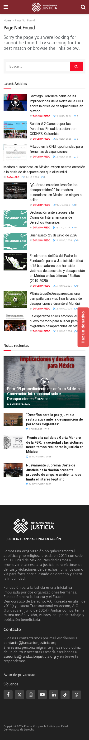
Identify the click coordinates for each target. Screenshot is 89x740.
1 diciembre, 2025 (19, 403)
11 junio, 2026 (63, 331)
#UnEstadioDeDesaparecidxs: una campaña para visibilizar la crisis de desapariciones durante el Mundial (56, 298)
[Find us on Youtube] (42, 694)
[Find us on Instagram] (30, 694)
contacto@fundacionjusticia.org (30, 643)
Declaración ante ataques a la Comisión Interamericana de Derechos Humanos (52, 217)
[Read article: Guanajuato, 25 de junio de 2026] (15, 241)
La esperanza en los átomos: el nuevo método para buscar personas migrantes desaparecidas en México (57, 321)
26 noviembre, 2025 (40, 484)
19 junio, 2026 (63, 285)
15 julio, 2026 (63, 156)
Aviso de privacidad (19, 675)
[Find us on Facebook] (8, 694)
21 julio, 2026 (63, 116)
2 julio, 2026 (62, 227)
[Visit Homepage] (44, 7)
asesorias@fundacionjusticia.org (30, 656)
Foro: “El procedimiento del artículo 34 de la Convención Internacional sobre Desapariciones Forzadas (43, 394)
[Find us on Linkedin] (53, 694)
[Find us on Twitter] (19, 694)
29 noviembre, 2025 (40, 456)
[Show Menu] (6, 7)
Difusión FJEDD (41, 116)
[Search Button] (83, 7)
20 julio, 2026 (63, 138)
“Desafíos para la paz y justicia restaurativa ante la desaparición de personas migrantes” (54, 419)
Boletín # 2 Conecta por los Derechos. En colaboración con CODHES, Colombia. (53, 129)
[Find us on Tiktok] (65, 695)
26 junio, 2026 (63, 240)
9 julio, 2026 (31, 177)
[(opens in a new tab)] (15, 152)
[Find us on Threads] (76, 695)
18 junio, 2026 (63, 308)
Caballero (13, 177)
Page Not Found (25, 20)
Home (7, 20)
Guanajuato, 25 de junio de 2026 (53, 235)
